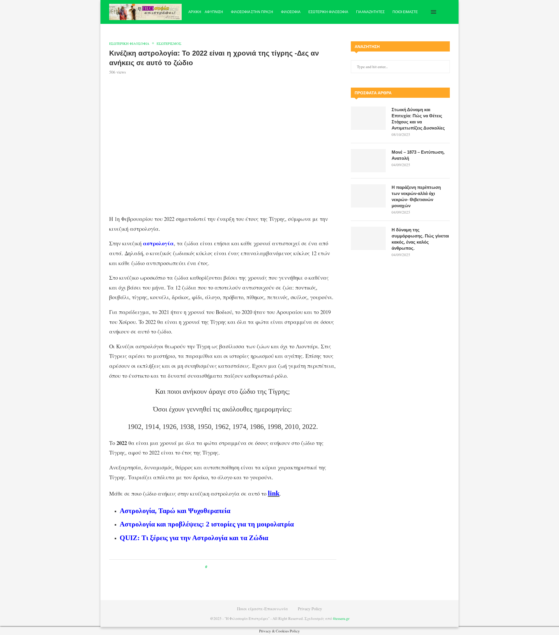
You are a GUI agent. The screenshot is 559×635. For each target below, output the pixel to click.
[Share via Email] (236, 567)
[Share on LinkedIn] (230, 567)
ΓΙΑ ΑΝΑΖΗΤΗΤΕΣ (370, 12)
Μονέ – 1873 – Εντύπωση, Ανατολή (418, 155)
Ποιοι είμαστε (405, 12)
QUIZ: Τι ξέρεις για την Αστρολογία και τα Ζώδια (194, 538)
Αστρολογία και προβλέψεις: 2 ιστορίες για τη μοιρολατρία (207, 524)
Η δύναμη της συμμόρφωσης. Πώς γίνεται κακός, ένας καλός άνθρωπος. (420, 239)
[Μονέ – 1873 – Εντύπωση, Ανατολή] (368, 160)
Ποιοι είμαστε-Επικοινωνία (262, 608)
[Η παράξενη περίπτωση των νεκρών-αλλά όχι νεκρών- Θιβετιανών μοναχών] (368, 195)
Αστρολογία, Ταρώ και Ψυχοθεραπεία (175, 511)
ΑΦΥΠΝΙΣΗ (214, 12)
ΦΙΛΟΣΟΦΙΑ (290, 12)
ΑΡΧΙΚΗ (194, 12)
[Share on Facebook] (217, 567)
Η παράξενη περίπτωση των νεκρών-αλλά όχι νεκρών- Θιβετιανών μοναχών (416, 196)
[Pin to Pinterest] (225, 567)
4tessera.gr (341, 618)
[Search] (447, 12)
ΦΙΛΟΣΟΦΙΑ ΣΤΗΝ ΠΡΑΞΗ (252, 12)
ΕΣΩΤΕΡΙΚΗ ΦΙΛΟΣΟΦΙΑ (328, 12)
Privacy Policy (310, 608)
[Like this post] (210, 567)
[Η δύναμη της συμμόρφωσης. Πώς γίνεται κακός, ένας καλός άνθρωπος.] (368, 238)
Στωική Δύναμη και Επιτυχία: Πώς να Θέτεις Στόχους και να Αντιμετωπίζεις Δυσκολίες (418, 118)
